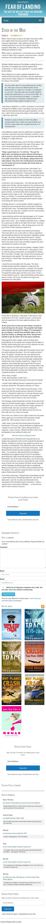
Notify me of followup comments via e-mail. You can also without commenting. (22, 588)
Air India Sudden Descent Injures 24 (18, 847)
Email (2, 579)
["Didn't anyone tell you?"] (23, 297)
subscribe (12, 589)
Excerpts (15, 533)
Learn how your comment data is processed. (21, 599)
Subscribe (7, 909)
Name (2, 571)
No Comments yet (16, 36)
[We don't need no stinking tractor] (23, 435)
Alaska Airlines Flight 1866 (14, 818)
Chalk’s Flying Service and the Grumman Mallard (22, 803)
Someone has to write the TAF (16, 833)
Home (6, 20)
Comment (3, 547)
